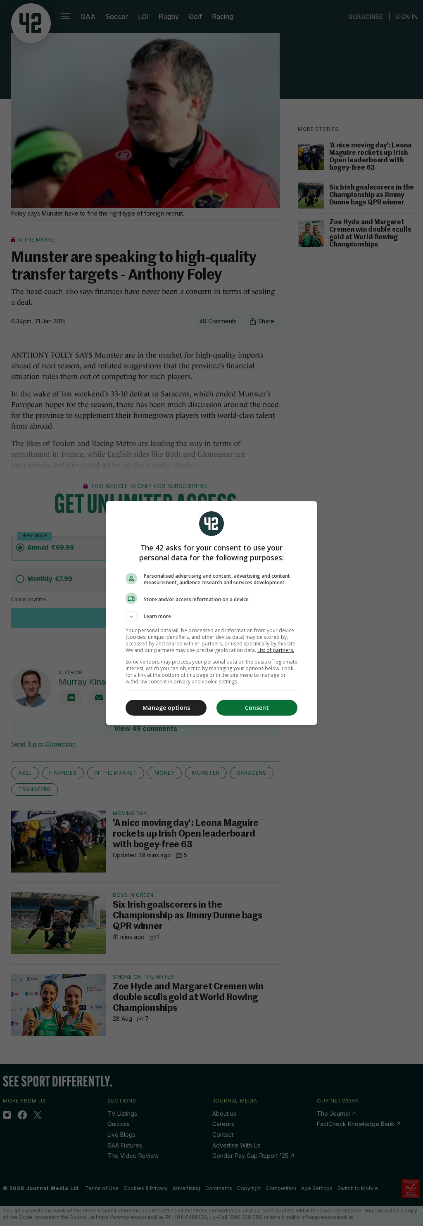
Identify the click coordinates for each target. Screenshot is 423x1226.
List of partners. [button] (275, 650)
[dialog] (211, 613)
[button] (211, 616)
